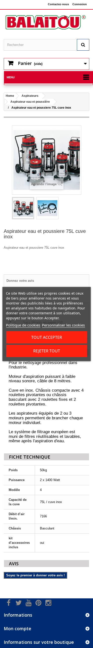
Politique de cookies (23, 325)
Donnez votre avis (20, 281)
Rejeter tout (46, 351)
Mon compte (17, 628)
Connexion (79, 4)
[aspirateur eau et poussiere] (23, 208)
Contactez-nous (58, 4)
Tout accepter (46, 337)
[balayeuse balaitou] (46, 22)
